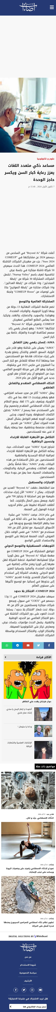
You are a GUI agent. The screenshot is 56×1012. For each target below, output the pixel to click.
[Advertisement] (28, 47)
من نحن (28, 957)
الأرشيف (28, 981)
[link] (15, 990)
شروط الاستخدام (28, 965)
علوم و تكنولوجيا (45, 159)
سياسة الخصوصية (28, 973)
